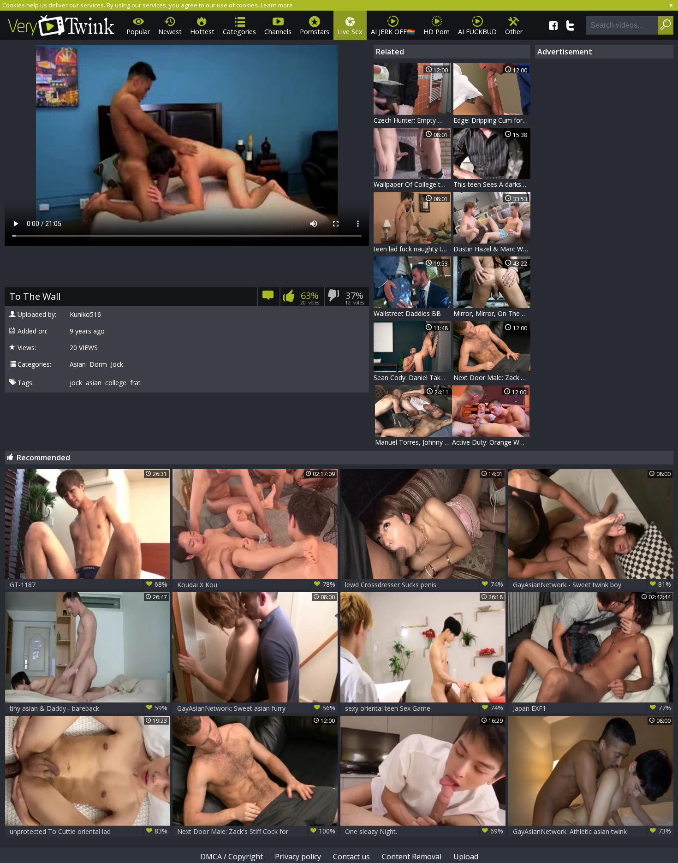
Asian (78, 364)
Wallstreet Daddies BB (407, 313)
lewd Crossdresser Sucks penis (424, 584)
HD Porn (436, 31)
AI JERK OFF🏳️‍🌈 (393, 31)
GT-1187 (89, 584)
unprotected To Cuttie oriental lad (89, 831)
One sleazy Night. (424, 831)
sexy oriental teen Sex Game (424, 708)
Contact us (351, 856)
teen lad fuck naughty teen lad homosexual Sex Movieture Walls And (412, 248)
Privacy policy (298, 856)
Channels (277, 31)
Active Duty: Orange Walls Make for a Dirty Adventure (490, 442)
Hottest (202, 31)
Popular (138, 31)
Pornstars (314, 31)
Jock (117, 364)
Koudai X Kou (256, 584)
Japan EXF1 (592, 708)
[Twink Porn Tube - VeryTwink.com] (61, 24)
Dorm (98, 364)
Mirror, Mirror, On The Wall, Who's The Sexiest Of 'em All (492, 313)
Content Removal (411, 856)
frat (135, 383)
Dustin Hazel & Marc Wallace (492, 248)
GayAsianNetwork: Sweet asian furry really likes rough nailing (256, 708)
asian (93, 383)
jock (76, 383)
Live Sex (350, 31)
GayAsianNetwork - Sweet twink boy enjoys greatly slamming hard (592, 584)
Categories (239, 31)
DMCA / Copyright (231, 856)
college (115, 383)
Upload (465, 856)
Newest (170, 31)
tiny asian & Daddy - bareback (89, 708)
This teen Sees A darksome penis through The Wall (492, 184)
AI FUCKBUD (477, 31)
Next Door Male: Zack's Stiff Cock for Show (492, 377)
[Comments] (268, 298)
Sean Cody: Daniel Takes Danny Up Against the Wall (412, 377)
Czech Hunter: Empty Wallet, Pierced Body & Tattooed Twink (412, 120)
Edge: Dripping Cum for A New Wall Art (492, 120)
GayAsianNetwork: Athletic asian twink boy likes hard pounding (592, 831)
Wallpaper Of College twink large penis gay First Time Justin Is (412, 184)
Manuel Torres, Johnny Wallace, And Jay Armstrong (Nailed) (413, 442)
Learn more (277, 5)
